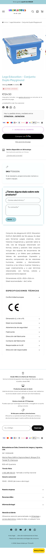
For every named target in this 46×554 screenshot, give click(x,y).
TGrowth (30, 543)
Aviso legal (11, 535)
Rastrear (37, 428)
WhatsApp (35, 516)
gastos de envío (24, 97)
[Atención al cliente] (37, 11)
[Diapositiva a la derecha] (41, 49)
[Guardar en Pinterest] (7, 107)
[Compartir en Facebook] (3, 107)
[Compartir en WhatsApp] (11, 107)
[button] (3, 11)
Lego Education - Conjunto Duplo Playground (26, 22)
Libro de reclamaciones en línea (27, 535)
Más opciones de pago (23, 142)
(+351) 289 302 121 (8, 473)
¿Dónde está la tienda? (14, 155)
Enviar (10, 219)
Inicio (6, 22)
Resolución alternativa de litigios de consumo (24, 538)
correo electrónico (9, 519)
